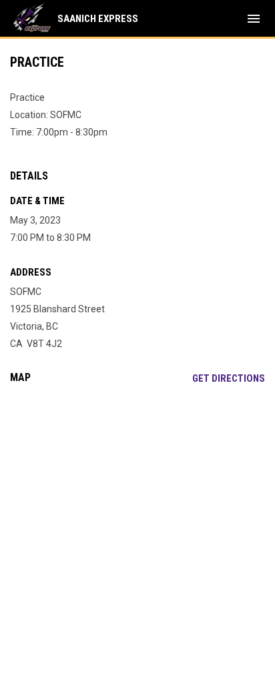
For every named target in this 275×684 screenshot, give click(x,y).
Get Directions (228, 378)
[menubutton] (254, 19)
